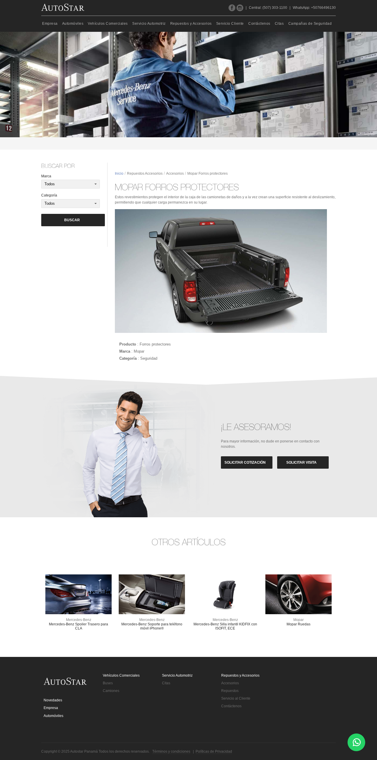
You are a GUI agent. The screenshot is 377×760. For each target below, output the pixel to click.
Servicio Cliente (230, 24)
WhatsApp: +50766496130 (314, 8)
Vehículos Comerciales (108, 24)
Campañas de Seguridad (310, 24)
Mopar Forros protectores (207, 173)
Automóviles (73, 24)
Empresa (50, 24)
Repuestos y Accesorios (191, 24)
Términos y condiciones (171, 751)
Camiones (111, 691)
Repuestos (230, 691)
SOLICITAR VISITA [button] (301, 462)
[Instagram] (240, 7)
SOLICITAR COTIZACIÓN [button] (245, 462)
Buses (108, 683)
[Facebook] (232, 7)
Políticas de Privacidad (214, 751)
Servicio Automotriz (149, 24)
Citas (279, 24)
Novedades (53, 700)
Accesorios (175, 173)
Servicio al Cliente (235, 698)
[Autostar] (62, 7)
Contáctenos (259, 24)
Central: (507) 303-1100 (268, 8)
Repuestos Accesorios (145, 173)
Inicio (119, 173)
